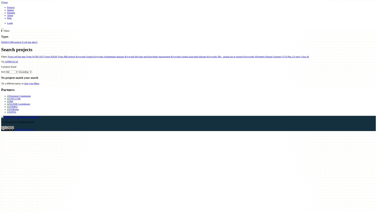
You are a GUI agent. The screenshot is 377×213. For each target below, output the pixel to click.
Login (10, 23)
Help (9, 18)
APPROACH (11, 61)
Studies (10, 10)
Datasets (11, 13)
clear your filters (31, 83)
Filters (6, 31)
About (10, 15)
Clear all (305, 56)
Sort (3, 72)
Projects (11, 7)
